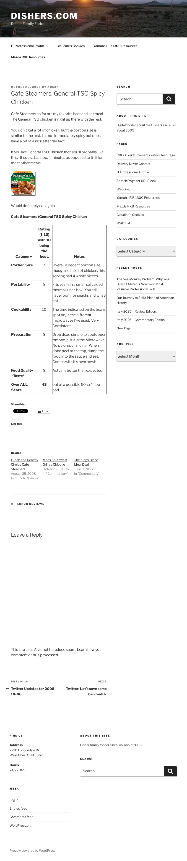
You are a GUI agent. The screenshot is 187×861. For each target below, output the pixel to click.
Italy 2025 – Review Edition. (137, 311)
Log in (14, 800)
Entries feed (18, 808)
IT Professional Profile (28, 46)
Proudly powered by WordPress (32, 850)
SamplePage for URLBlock (136, 181)
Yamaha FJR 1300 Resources (115, 46)
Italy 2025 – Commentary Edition (141, 320)
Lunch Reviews (31, 503)
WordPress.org (20, 825)
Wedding (123, 189)
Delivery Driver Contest (133, 164)
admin (53, 86)
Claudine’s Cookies (71, 46)
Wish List (123, 223)
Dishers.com (44, 16)
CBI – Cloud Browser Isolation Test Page (146, 155)
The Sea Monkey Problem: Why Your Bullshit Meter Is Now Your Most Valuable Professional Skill (143, 284)
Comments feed (21, 817)
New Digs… (125, 328)
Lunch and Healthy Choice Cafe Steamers (24, 464)
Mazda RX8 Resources (28, 57)
